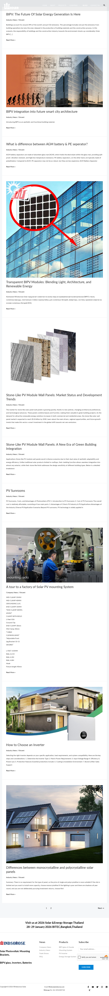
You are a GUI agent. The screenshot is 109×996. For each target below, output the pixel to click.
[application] (79, 5)
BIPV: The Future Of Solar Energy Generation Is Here (43, 14)
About (52, 5)
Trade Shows (44, 953)
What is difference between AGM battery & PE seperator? (47, 144)
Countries (73, 5)
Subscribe (86, 967)
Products (62, 5)
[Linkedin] (107, 987)
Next (101, 908)
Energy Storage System (67, 957)
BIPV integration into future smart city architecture (41, 111)
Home (44, 5)
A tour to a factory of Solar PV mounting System (40, 587)
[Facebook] (88, 987)
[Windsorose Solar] (11, 5)
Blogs (85, 5)
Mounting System (65, 950)
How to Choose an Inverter (25, 745)
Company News (12, 592)
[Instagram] (102, 987)
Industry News (11, 20)
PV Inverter (63, 953)
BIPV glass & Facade (66, 947)
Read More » (10, 40)
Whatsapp (47, 990)
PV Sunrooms (15, 490)
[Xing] (89, 990)
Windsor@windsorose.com (56, 987)
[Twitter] (97, 987)
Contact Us (95, 5)
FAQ (41, 957)
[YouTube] (93, 987)
